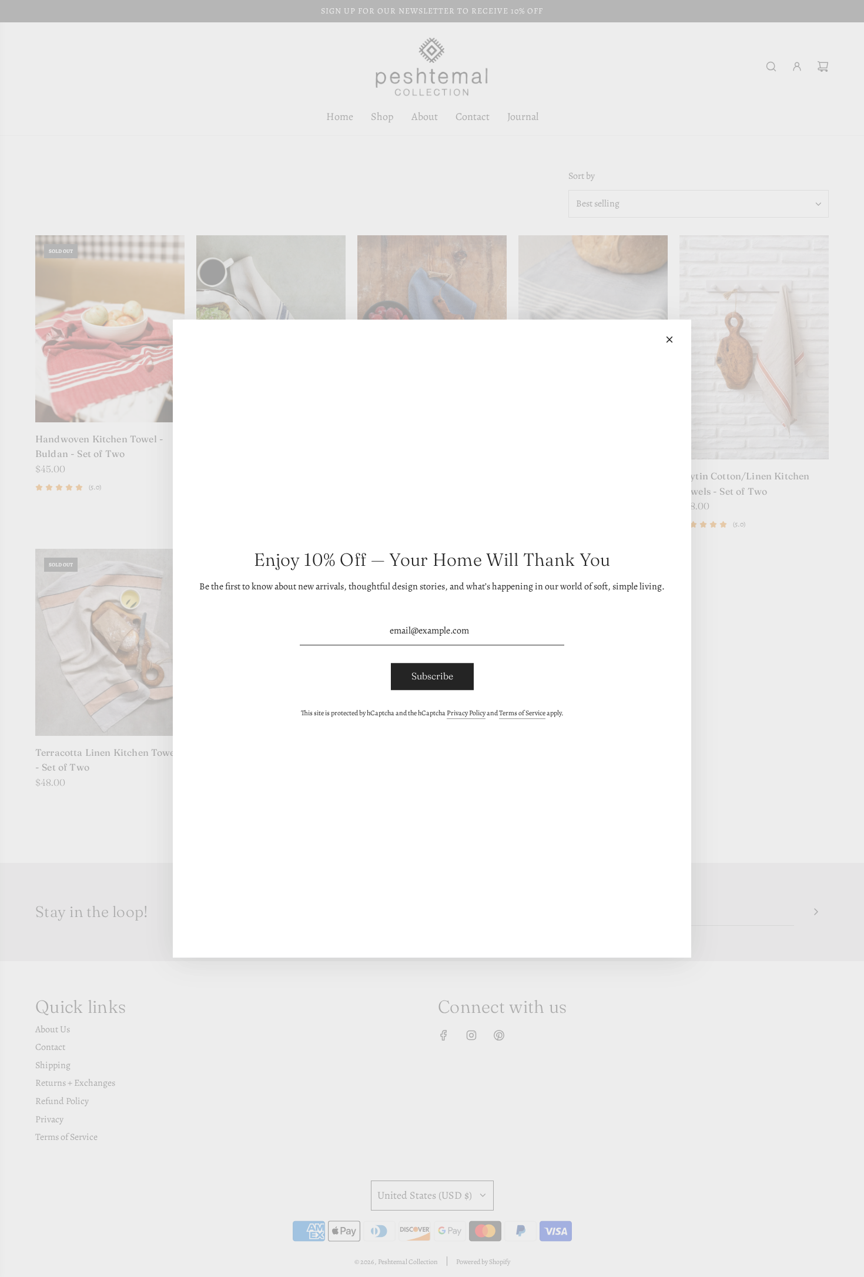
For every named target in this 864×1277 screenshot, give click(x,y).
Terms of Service (522, 713)
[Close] (669, 339)
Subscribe (432, 676)
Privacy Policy (466, 713)
